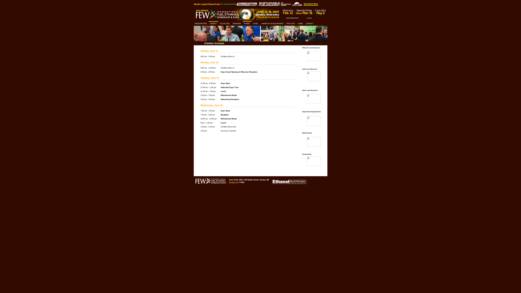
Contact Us (233, 182)
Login (309, 18)
